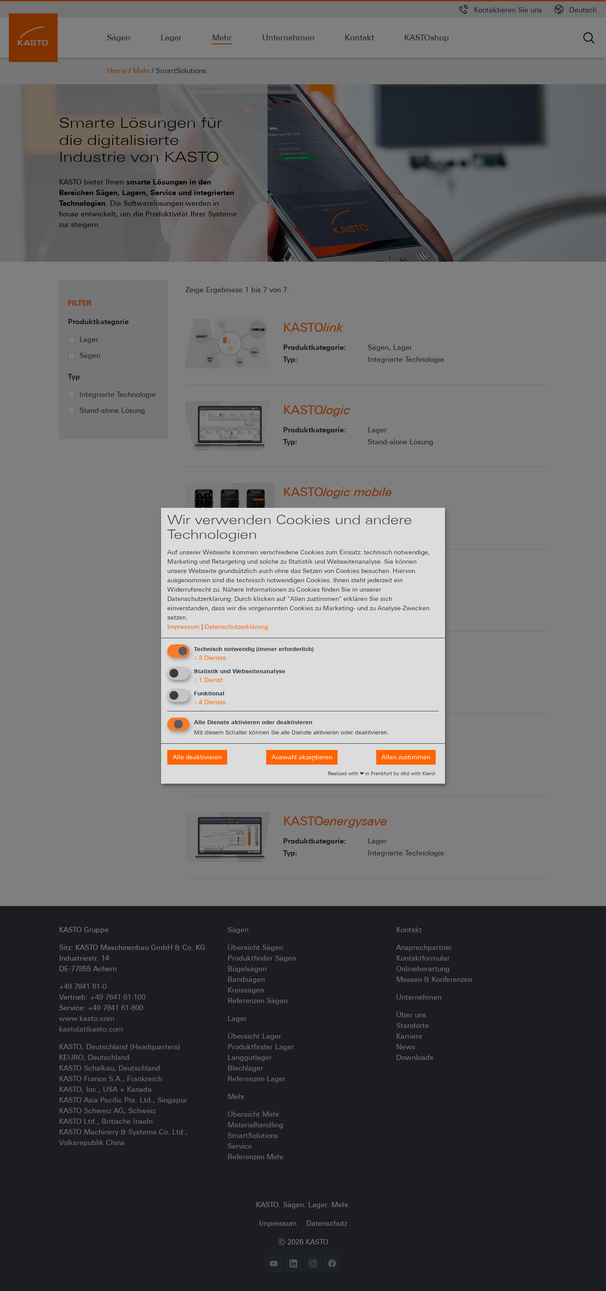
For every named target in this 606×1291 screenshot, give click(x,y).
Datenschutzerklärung (236, 626)
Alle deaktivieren (197, 757)
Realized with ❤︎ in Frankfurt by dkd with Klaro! (381, 773)
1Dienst (208, 679)
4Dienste (210, 702)
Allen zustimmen (406, 757)
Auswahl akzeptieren (302, 757)
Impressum (183, 626)
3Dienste (210, 657)
